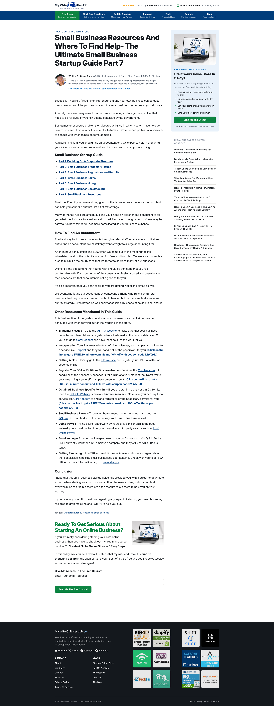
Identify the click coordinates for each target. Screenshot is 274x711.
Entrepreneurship (72, 512)
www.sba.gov (111, 462)
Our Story (60, 668)
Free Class (67, 15)
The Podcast (99, 672)
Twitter (75, 650)
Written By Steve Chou (80, 76)
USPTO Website (107, 330)
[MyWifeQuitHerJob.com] (71, 5)
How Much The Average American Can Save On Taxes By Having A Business (194, 246)
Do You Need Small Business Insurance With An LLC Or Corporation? (194, 237)
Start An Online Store (103, 663)
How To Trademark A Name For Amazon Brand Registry (194, 189)
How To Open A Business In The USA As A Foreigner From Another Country (194, 208)
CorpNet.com (84, 340)
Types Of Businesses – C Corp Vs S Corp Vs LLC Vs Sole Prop (192, 199)
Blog (209, 15)
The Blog (97, 682)
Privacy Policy (62, 682)
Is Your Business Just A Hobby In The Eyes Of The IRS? (193, 227)
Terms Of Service (64, 687)
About (58, 663)
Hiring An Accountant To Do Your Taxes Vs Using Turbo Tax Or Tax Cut (194, 218)
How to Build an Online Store (72, 32)
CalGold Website (80, 394)
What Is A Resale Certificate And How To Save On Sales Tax (193, 180)
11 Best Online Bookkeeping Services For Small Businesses (195, 170)
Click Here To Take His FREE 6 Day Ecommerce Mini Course (99, 88)
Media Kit (59, 677)
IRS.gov (63, 418)
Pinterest (103, 650)
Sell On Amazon (122, 15)
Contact (59, 672)
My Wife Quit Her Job (72, 631)
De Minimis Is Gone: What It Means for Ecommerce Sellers (193, 161)
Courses (189, 15)
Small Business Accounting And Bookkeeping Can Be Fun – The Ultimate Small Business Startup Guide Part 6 (194, 257)
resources (87, 512)
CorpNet (80, 350)
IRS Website (108, 360)
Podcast (147, 15)
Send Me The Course (195, 119)
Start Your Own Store (94, 15)
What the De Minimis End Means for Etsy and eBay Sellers (192, 151)
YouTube (62, 650)
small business (101, 512)
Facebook (89, 650)
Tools (168, 15)
